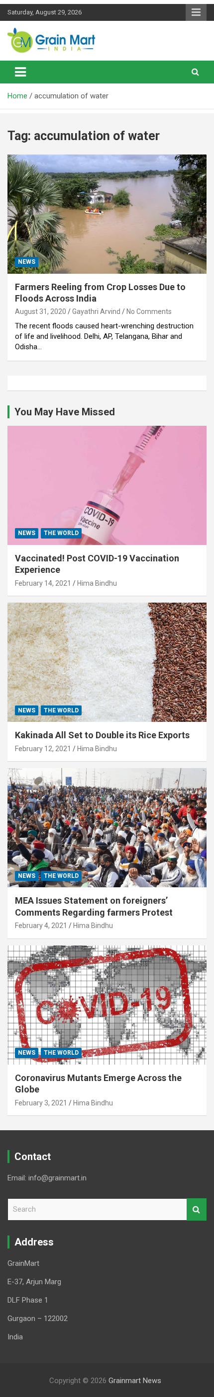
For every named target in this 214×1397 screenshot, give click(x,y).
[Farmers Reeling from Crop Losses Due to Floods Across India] (107, 214)
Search (197, 1209)
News (26, 261)
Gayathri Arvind (96, 311)
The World (61, 533)
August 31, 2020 (40, 311)
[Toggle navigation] (20, 72)
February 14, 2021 (43, 583)
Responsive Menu (196, 12)
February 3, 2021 (41, 1103)
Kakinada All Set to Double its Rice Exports (102, 735)
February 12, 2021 (43, 749)
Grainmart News (134, 1380)
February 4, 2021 (41, 926)
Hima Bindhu (97, 583)
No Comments (149, 311)
